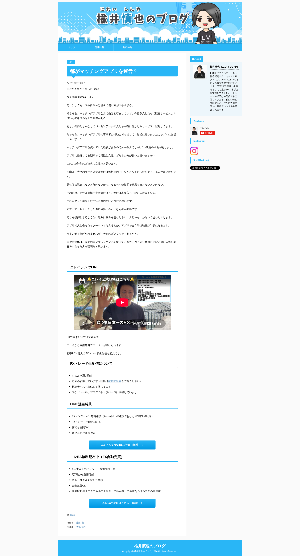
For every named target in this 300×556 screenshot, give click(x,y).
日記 (72, 514)
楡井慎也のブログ (150, 545)
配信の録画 (114, 381)
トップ (71, 47)
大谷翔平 (81, 527)
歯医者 (80, 522)
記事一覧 (99, 47)
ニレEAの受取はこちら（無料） (121, 503)
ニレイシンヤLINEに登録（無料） (121, 444)
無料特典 (127, 47)
